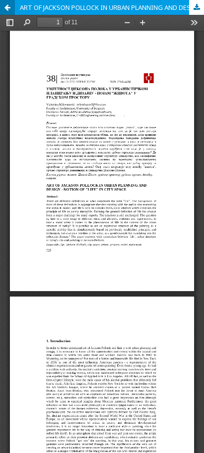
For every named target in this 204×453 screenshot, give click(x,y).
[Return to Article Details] (7, 7)
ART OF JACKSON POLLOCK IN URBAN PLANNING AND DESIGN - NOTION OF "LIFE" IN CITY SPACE (112, 7)
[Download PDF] (196, 7)
